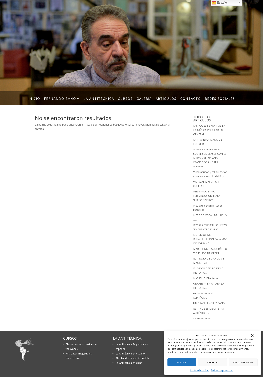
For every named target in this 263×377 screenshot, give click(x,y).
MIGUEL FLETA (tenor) (206, 278)
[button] (252, 335)
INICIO (34, 99)
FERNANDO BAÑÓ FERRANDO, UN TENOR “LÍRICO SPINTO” (207, 196)
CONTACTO (190, 99)
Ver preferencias (243, 362)
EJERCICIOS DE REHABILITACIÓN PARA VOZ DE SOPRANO (210, 239)
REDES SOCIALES (220, 99)
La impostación (202, 318)
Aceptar (182, 362)
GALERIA (144, 99)
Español (222, 2)
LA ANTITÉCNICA (99, 99)
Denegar (212, 362)
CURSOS (125, 99)
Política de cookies (199, 370)
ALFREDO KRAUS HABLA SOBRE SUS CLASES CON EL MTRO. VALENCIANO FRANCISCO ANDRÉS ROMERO (209, 158)
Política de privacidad (222, 370)
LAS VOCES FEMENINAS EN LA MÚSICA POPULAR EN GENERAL (209, 130)
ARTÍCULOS (166, 99)
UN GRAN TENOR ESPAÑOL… (210, 303)
